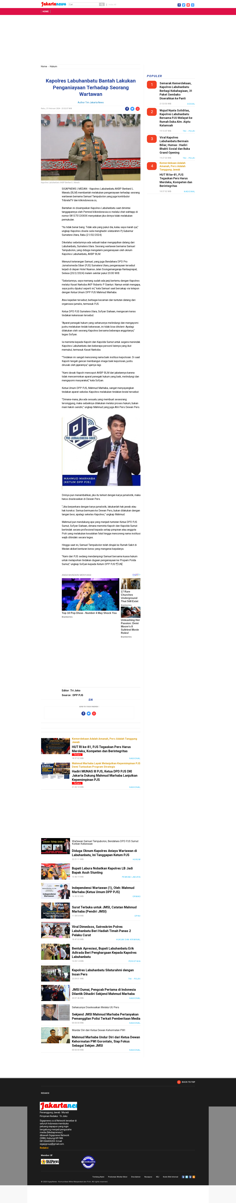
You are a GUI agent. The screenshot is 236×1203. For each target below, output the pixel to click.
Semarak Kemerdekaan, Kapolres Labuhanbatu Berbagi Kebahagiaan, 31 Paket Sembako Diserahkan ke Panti (176, 91)
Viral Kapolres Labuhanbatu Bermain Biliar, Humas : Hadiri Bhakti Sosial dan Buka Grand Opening (175, 145)
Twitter (186, 1177)
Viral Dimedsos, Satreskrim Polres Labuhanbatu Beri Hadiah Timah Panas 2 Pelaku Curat (101, 931)
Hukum (53, 66)
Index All (112, 5)
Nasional (134, 758)
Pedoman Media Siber (117, 1177)
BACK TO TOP (188, 1082)
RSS (193, 1177)
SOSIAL (191, 104)
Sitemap (190, 1177)
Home (46, 11)
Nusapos (148, 1177)
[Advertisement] (118, 40)
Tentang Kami (98, 1177)
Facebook (183, 1177)
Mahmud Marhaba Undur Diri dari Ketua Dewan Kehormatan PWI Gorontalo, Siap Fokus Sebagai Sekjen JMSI (106, 1041)
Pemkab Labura (131, 877)
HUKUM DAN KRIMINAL (128, 939)
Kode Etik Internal (170, 1177)
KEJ (157, 1177)
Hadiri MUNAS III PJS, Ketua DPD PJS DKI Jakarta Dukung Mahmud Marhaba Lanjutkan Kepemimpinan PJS (104, 775)
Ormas (137, 896)
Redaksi (44, 1148)
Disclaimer (135, 1177)
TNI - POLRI (134, 979)
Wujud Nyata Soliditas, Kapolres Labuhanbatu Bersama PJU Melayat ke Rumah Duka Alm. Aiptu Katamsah (176, 118)
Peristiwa (135, 961)
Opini (138, 916)
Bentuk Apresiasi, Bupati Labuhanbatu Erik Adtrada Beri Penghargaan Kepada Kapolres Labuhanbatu (104, 952)
